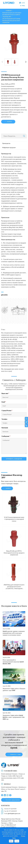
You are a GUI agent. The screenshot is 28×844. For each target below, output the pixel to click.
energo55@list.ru (11, 827)
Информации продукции (9, 147)
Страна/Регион (7, 410)
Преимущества (6, 143)
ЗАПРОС (9, 121)
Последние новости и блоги (14, 605)
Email (4, 402)
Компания (5, 427)
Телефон (4, 419)
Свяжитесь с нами (15, 754)
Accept (16, 841)
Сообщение (6, 436)
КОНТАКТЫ (5, 805)
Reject (11, 841)
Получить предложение (13, 800)
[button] (26, 62)
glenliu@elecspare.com (14, 813)
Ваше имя (5, 393)
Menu (23, 5)
